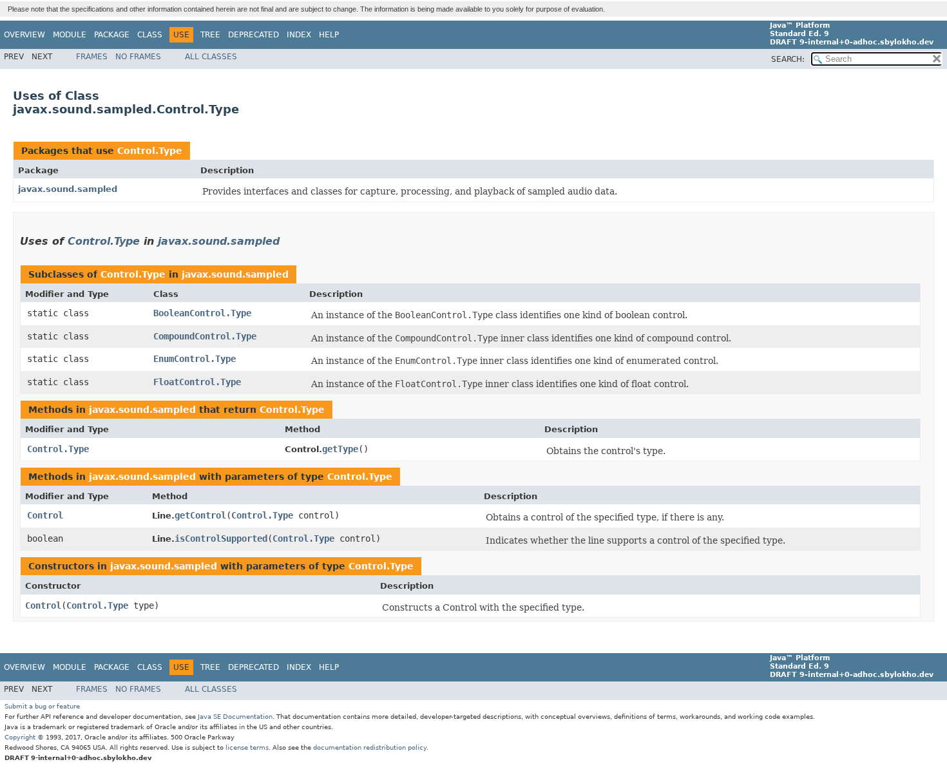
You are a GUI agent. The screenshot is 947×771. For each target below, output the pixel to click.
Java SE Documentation (235, 716)
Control (45, 515)
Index (299, 34)
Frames (92, 56)
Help (329, 34)
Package (111, 34)
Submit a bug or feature (42, 706)
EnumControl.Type (194, 359)
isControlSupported (221, 538)
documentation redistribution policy (369, 747)
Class (149, 34)
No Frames (138, 56)
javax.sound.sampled (67, 189)
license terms (247, 747)
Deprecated (253, 34)
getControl (200, 515)
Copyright (20, 737)
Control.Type (149, 151)
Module (69, 34)
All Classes (211, 56)
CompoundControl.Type (204, 336)
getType (340, 449)
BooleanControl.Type (202, 313)
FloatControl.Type (197, 382)
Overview (24, 34)
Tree (210, 34)
